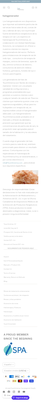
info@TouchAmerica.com (12, 163)
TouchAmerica (15, 388)
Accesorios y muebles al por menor (16, 316)
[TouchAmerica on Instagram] (15, 391)
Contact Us (8, 269)
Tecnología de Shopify (28, 388)
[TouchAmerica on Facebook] (10, 391)
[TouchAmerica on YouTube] (25, 391)
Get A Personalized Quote (13, 261)
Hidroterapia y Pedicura (12, 308)
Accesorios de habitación (13, 320)
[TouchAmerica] (20, 9)
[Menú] (4, 7)
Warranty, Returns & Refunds (14, 277)
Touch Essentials (10, 324)
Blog (5, 281)
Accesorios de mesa (11, 303)
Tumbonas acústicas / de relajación (16, 295)
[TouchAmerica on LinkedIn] (20, 391)
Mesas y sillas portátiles (12, 299)
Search (6, 257)
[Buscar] (8, 7)
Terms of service (9, 273)
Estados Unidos (15, 370)
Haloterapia (8, 312)
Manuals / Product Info (12, 265)
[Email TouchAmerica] (5, 391)
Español (8, 364)
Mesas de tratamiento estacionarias (16, 291)
